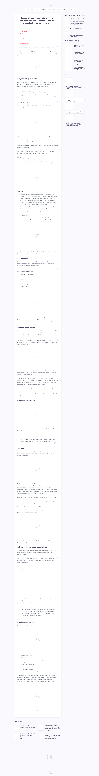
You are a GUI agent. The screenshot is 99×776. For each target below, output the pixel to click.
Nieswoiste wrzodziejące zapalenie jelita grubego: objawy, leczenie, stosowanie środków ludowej (53, 728)
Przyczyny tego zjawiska (25, 28)
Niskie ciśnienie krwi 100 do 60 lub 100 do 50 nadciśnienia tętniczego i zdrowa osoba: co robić (27, 736)
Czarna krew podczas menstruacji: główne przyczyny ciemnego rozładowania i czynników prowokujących (74, 100)
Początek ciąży (23, 31)
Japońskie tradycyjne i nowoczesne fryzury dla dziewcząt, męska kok (79, 52)
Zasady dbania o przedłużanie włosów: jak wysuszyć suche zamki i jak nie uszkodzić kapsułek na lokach (79, 67)
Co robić (22, 38)
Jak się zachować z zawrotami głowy (28, 41)
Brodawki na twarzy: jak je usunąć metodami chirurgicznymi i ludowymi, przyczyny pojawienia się (77, 20)
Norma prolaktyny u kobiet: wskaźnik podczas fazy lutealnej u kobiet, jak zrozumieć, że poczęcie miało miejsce (52, 736)
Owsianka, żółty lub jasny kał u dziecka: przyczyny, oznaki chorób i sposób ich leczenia (74, 87)
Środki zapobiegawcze (25, 43)
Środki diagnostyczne (25, 36)
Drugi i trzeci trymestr (25, 33)
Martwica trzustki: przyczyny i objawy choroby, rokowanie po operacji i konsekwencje (27, 727)
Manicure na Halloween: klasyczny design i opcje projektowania (79, 45)
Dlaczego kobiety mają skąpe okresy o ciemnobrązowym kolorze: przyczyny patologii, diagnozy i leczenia (73, 124)
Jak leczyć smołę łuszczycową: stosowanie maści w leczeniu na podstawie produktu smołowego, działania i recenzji (76, 34)
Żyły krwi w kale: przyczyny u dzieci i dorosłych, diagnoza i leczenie (73, 112)
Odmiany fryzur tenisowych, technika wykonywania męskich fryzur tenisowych (78, 59)
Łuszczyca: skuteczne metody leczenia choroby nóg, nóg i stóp (76, 29)
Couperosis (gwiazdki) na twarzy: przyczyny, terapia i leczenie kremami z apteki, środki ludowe (76, 24)
